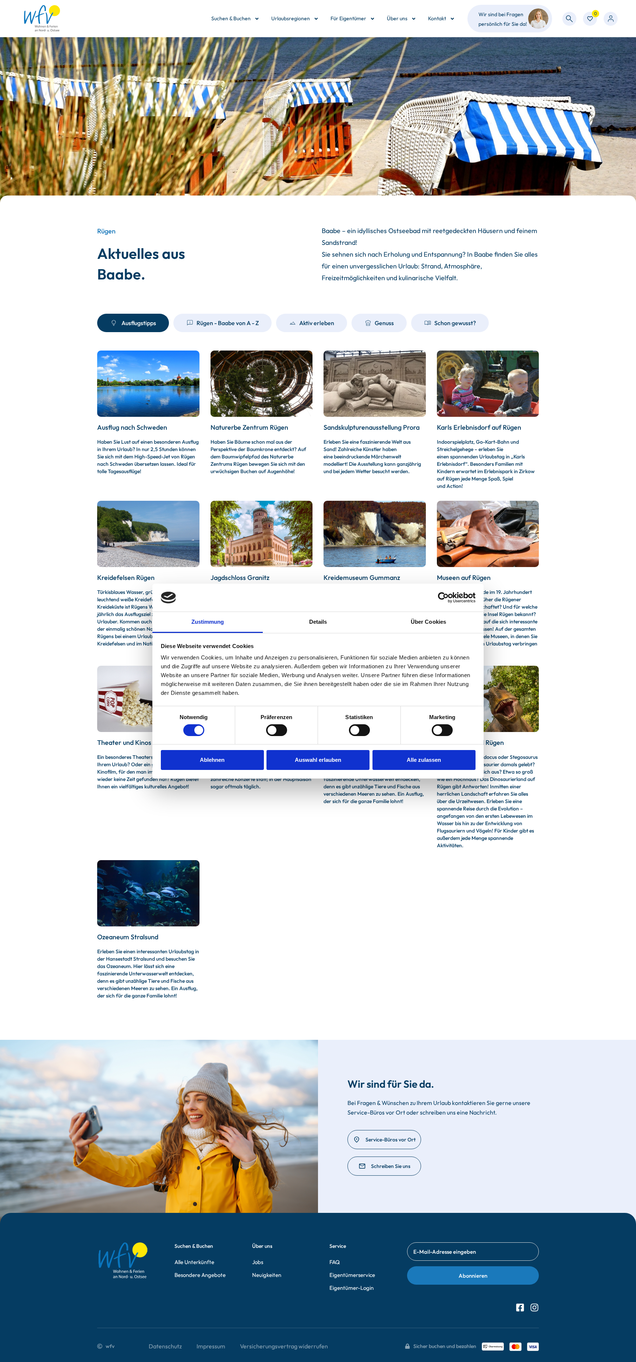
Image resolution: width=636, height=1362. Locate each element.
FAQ (334, 1262)
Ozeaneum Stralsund (127, 937)
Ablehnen (212, 760)
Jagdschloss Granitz (240, 577)
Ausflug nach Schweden (132, 427)
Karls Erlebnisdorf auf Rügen (479, 427)
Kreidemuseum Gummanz (362, 577)
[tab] (133, 323)
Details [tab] (318, 622)
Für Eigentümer (348, 18)
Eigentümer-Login (351, 1287)
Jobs (257, 1262)
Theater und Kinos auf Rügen (139, 742)
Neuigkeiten (266, 1274)
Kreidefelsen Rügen (126, 577)
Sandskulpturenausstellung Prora (372, 427)
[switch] (276, 730)
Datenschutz (165, 1346)
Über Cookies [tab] (428, 622)
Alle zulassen (424, 760)
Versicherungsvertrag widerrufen (284, 1346)
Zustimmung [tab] (207, 622)
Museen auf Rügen (464, 577)
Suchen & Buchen (231, 18)
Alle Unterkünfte (194, 1262)
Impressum (211, 1346)
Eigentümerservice (352, 1274)
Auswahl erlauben (318, 760)
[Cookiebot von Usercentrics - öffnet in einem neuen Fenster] (443, 597)
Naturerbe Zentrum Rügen (249, 427)
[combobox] (569, 19)
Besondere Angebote (200, 1274)
